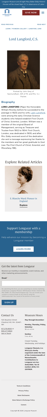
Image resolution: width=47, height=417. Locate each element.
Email (5, 278)
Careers (23, 405)
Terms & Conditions (23, 386)
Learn (8, 29)
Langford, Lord (35, 29)
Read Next (41, 24)
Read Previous (7, 24)
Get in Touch (6, 333)
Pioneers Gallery (19, 29)
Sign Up (9, 302)
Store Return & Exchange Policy (23, 400)
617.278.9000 (6, 329)
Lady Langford (38, 113)
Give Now (31, 12)
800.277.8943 (6, 331)
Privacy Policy (23, 391)
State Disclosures (23, 395)
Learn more (23, 249)
